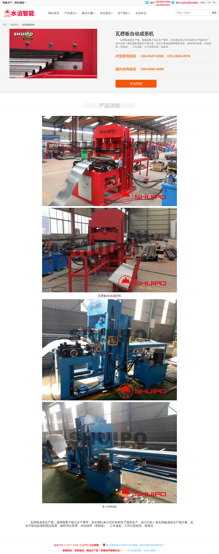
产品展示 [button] (69, 13)
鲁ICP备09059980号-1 (152, 545)
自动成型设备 (28, 24)
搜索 (214, 12)
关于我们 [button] (123, 13)
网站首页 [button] (53, 13)
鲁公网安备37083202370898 (122, 545)
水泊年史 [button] (141, 13)
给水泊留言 (150, 550)
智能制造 (14, 24)
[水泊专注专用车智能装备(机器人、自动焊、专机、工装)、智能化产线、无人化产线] (19, 11)
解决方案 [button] (87, 13)
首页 (5, 24)
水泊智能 (136, 83)
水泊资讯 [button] (105, 13)
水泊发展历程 (134, 550)
